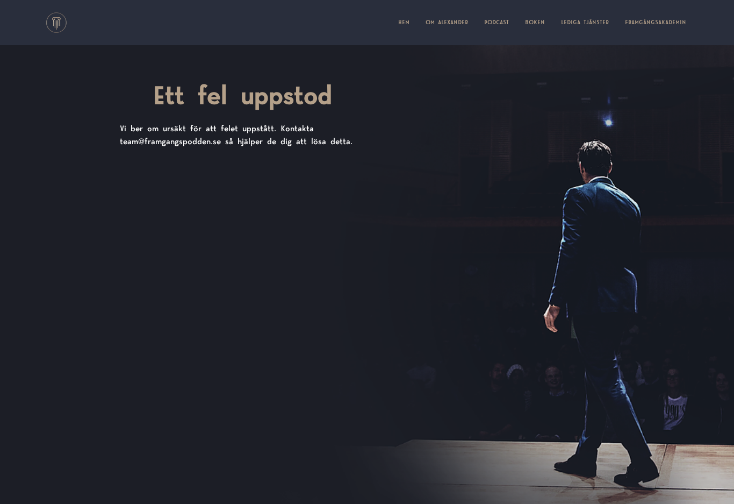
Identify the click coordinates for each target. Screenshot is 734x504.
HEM (408, 22)
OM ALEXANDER (447, 22)
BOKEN (535, 22)
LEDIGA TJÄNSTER (585, 22)
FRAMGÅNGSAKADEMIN (655, 22)
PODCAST (496, 22)
